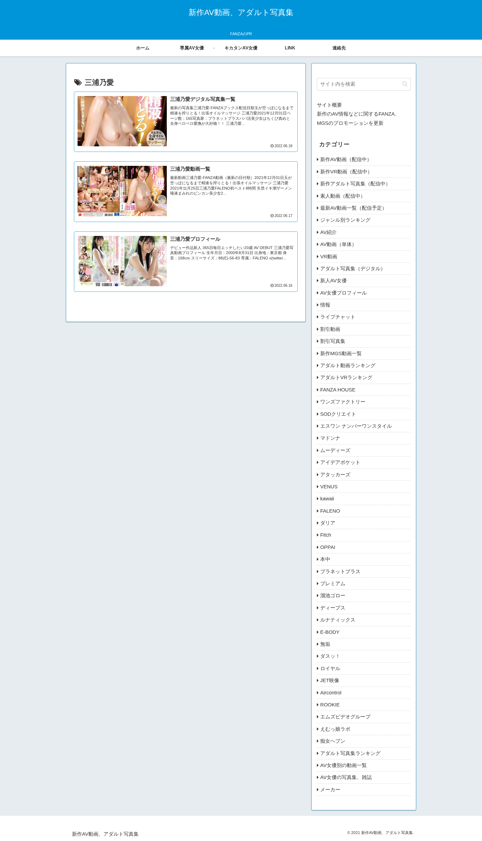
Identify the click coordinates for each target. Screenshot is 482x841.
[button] (405, 84)
